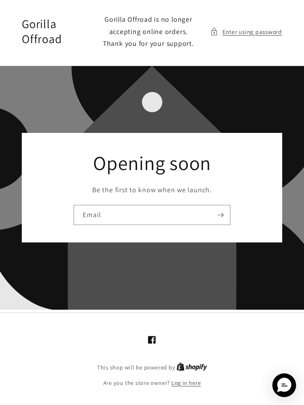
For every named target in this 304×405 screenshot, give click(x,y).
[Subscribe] (220, 215)
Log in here (186, 382)
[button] (246, 31)
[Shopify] (192, 367)
